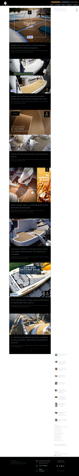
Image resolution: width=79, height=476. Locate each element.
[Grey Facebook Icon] (77, 8)
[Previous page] (26, 351)
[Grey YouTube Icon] (77, 10)
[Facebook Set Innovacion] (56, 455)
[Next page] (34, 351)
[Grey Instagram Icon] (77, 11)
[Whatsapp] (37, 466)
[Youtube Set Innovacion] (55, 455)
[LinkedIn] (57, 466)
